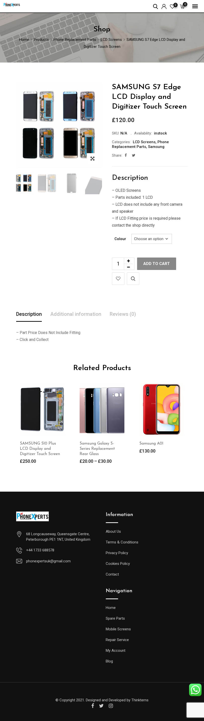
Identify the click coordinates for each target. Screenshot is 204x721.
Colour (120, 239)
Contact (112, 574)
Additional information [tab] (75, 314)
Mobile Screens (118, 629)
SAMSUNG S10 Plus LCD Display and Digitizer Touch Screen (40, 449)
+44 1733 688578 (40, 550)
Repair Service (117, 640)
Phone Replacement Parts (140, 144)
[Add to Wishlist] (118, 278)
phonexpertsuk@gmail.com (48, 561)
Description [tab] (29, 314)
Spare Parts (115, 618)
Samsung (156, 146)
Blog (109, 661)
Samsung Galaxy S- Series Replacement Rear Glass (97, 449)
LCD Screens (144, 142)
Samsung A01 (151, 444)
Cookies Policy (118, 563)
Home (111, 607)
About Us (113, 531)
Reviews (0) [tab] (123, 314)
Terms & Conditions (122, 542)
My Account (115, 650)
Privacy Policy (117, 553)
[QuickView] (133, 278)
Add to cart (156, 263)
